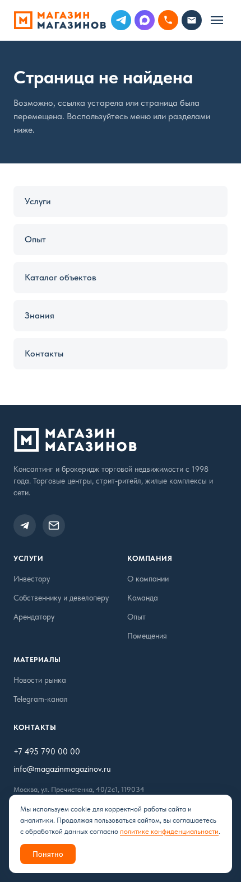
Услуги (38, 201)
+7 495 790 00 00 (46, 752)
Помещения (147, 635)
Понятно (48, 854)
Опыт (35, 239)
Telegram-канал (40, 699)
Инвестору (31, 578)
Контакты (44, 353)
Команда (142, 597)
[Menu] (217, 20)
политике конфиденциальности (169, 831)
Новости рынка (39, 679)
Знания (39, 315)
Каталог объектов (60, 277)
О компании (148, 578)
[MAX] (145, 20)
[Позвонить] (168, 20)
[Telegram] (121, 20)
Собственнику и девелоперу (61, 597)
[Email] (192, 20)
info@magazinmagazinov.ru (62, 769)
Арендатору (33, 616)
